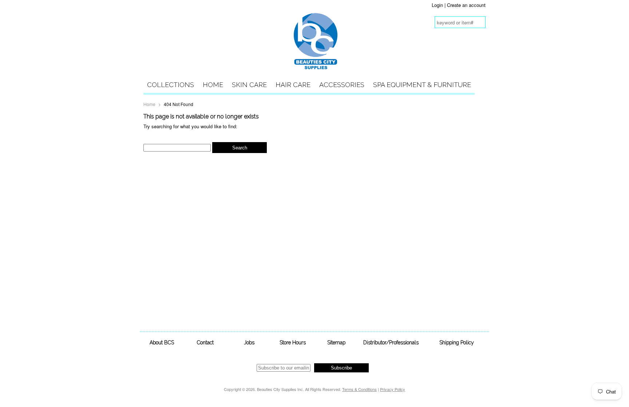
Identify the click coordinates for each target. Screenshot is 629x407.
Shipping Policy (456, 342)
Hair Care (293, 85)
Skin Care (249, 85)
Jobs (249, 342)
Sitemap (336, 342)
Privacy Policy (392, 389)
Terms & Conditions (359, 389)
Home (213, 85)
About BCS (162, 342)
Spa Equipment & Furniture (422, 85)
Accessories (341, 85)
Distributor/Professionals (391, 342)
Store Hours (293, 342)
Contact (205, 342)
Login (437, 4)
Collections (170, 85)
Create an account (466, 4)
